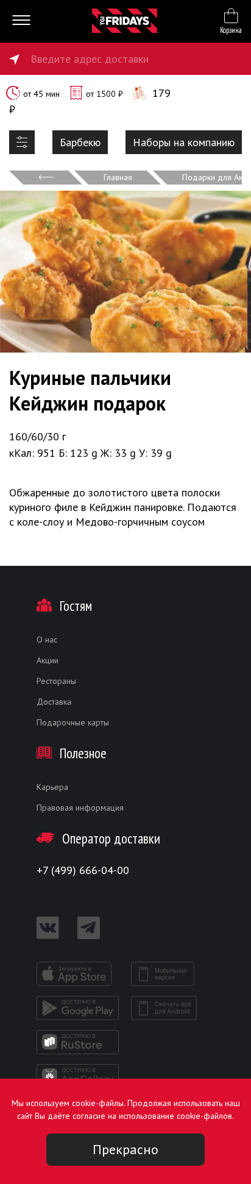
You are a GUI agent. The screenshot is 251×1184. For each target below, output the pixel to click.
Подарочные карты (73, 722)
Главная (118, 177)
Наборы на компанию (184, 142)
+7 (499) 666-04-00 (83, 870)
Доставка (54, 701)
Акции (47, 660)
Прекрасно (125, 1149)
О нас (47, 639)
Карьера (52, 786)
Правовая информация (80, 807)
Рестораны (56, 680)
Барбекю (80, 142)
